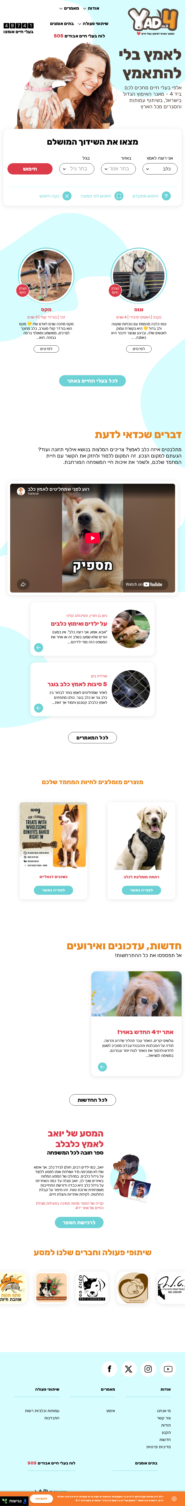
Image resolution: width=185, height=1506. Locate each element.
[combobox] (161, 169)
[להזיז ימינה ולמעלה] (6, 1500)
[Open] (147, 169)
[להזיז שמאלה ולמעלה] (3, 1500)
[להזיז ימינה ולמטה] (6, 1502)
